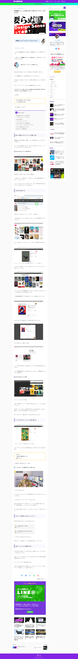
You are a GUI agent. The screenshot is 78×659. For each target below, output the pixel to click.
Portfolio (58, 1)
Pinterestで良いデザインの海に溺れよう (23, 117)
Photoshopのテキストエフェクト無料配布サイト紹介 (59, 157)
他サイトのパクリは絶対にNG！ (21, 128)
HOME (39, 655)
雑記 (52, 95)
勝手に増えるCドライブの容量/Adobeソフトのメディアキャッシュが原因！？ (60, 152)
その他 (51, 97)
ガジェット (51, 1)
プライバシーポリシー (38, 656)
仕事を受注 (53, 81)
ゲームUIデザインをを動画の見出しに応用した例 (25, 124)
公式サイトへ (57, 71)
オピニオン (53, 93)
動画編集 (47, 1)
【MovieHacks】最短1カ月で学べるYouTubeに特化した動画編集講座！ (59, 163)
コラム (55, 1)
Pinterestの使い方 (19, 119)
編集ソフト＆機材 (54, 86)
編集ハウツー (53, 84)
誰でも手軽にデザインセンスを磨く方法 (23, 115)
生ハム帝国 (21, 48)
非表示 (22, 112)
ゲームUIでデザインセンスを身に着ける (23, 123)
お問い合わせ (63, 1)
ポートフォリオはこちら (54, 46)
